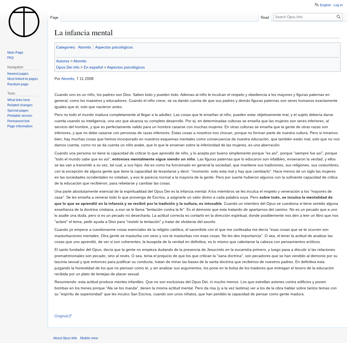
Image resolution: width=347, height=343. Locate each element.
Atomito (84, 47)
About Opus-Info (65, 338)
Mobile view (89, 338)
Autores (62, 61)
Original (61, 316)
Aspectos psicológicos (114, 47)
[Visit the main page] (24, 21)
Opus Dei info (67, 67)
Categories (65, 47)
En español (93, 67)
